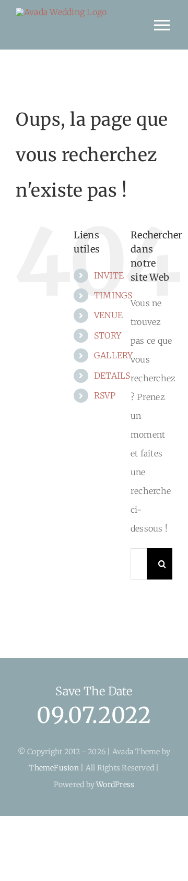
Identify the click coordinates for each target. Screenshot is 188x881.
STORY (107, 335)
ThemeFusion (54, 768)
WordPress (115, 784)
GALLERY (113, 355)
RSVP (104, 395)
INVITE (109, 275)
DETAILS (112, 375)
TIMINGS (113, 295)
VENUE (108, 315)
